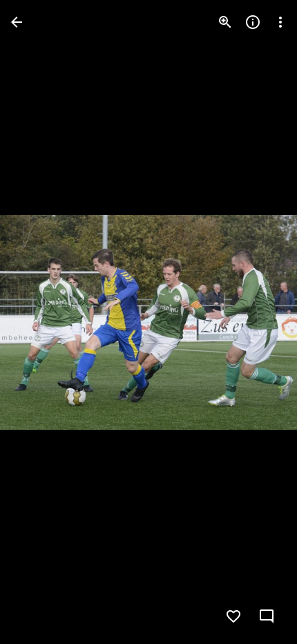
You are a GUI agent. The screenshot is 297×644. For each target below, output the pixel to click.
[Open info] (253, 22)
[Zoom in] (225, 22)
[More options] (280, 22)
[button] (38, 322)
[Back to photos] (16, 22)
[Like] (233, 616)
